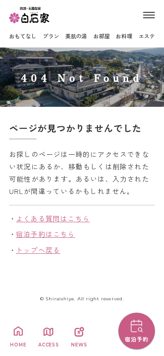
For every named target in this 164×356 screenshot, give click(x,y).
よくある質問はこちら (53, 218)
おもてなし (22, 36)
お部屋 (101, 36)
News (79, 345)
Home (18, 345)
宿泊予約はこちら (45, 234)
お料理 (124, 36)
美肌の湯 (76, 36)
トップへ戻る (38, 250)
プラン (51, 36)
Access (48, 345)
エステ (146, 36)
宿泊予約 (137, 339)
